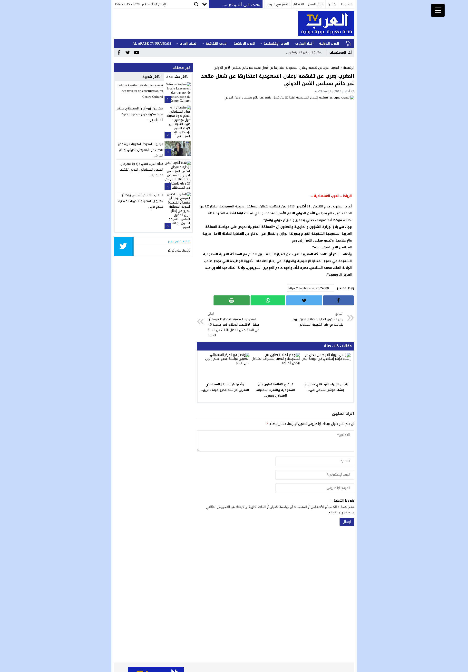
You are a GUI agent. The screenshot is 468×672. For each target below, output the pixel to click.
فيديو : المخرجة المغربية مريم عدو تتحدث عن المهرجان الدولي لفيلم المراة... (140, 149)
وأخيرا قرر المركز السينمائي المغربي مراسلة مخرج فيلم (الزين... (225, 387)
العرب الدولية (329, 43)
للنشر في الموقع (278, 4)
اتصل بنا (346, 4)
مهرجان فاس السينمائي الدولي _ (298, 52)
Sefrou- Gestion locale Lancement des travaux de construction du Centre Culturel (140, 91)
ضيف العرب (187, 43)
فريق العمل (315, 4)
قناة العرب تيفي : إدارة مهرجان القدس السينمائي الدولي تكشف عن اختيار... (141, 169)
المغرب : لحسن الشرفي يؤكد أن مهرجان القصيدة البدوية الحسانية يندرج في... (140, 201)
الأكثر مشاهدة (177, 77)
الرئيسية (348, 43)
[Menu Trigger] (438, 10)
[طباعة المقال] (231, 300)
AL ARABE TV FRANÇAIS (152, 43)
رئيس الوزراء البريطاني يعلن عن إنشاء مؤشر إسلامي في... (325, 387)
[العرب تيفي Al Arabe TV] (322, 23)
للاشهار (298, 4)
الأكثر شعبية (151, 77)
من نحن (332, 4)
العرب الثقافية (216, 43)
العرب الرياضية (244, 43)
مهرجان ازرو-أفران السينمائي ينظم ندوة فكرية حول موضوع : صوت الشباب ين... (140, 114)
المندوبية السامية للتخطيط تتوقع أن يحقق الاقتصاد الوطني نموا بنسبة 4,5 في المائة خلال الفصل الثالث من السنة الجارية (233, 325)
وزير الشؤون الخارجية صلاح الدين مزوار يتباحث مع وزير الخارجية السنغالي (317, 319)
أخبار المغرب (304, 43)
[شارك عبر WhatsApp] (268, 300)
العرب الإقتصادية (276, 43)
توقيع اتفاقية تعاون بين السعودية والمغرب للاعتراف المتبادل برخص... (275, 390)
